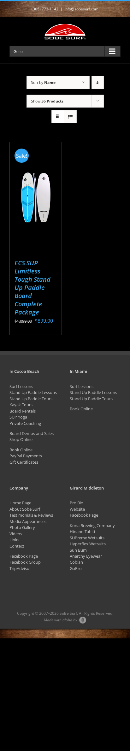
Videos (15, 534)
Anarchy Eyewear (86, 556)
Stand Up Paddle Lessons (33, 392)
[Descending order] (98, 82)
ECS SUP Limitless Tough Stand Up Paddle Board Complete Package (32, 287)
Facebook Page (23, 556)
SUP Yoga (18, 417)
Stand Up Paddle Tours (30, 399)
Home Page (20, 503)
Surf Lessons (21, 386)
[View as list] (70, 116)
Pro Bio (76, 503)
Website (77, 509)
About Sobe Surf (24, 509)
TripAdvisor (20, 568)
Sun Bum (78, 550)
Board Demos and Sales (31, 433)
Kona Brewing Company (92, 525)
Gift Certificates (23, 462)
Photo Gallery (22, 527)
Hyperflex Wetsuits (88, 544)
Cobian (76, 562)
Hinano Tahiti (82, 531)
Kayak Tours (20, 405)
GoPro (76, 568)
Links (14, 540)
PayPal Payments (25, 456)
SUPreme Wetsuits (87, 538)
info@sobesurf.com (81, 9)
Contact (16, 546)
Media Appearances (27, 521)
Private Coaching (25, 423)
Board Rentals (22, 411)
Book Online (20, 450)
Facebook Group (25, 562)
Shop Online (20, 439)
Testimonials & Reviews (31, 515)
